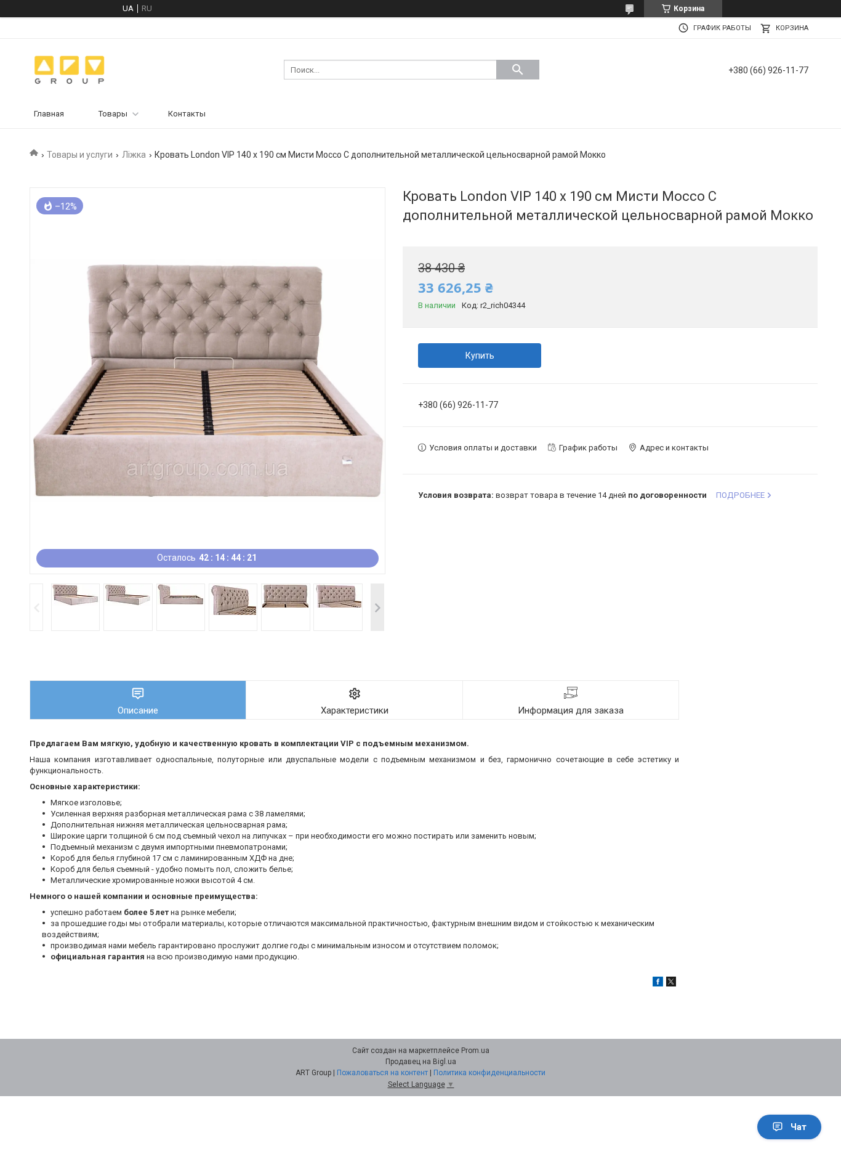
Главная (49, 113)
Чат (799, 1127)
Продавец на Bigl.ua (420, 1061)
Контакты (187, 113)
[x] (671, 983)
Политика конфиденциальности (489, 1072)
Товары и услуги (80, 155)
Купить (479, 355)
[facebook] (658, 983)
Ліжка (134, 155)
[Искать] (517, 69)
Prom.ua (475, 1050)
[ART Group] (70, 68)
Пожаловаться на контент (382, 1072)
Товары (113, 113)
